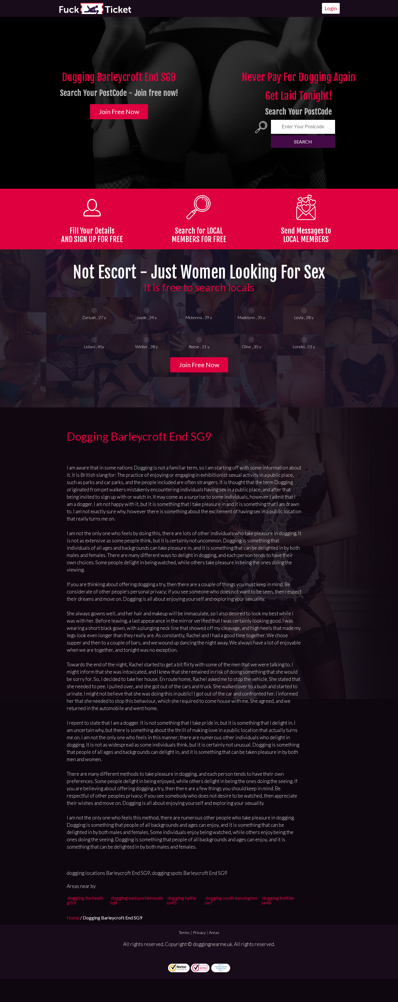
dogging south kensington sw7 (231, 900)
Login (331, 8)
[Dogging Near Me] (95, 8)
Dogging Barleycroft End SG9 (139, 436)
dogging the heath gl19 (85, 900)
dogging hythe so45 (181, 900)
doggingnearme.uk (212, 944)
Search (303, 141)
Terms (184, 932)
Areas (214, 932)
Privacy (199, 932)
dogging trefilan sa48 (277, 900)
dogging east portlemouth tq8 (136, 900)
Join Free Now (119, 111)
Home (73, 917)
